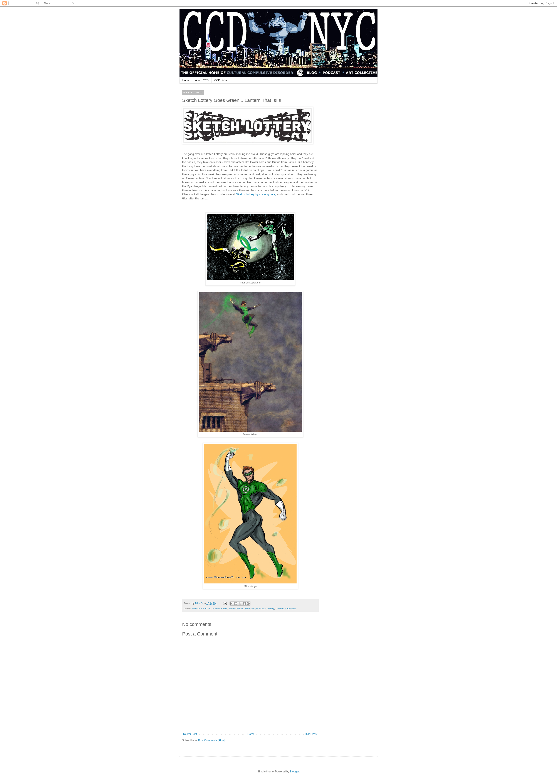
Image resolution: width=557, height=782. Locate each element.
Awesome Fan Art (201, 608)
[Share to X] (240, 603)
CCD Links (220, 80)
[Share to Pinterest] (248, 603)
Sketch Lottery (266, 608)
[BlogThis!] (236, 603)
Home (186, 80)
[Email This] (232, 603)
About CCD (202, 80)
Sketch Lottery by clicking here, (256, 194)
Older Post (311, 734)
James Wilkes (236, 608)
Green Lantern (219, 608)
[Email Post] (224, 603)
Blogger (294, 771)
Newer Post (190, 734)
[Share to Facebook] (244, 603)
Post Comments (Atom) (211, 740)
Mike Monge (251, 608)
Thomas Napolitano (285, 608)
